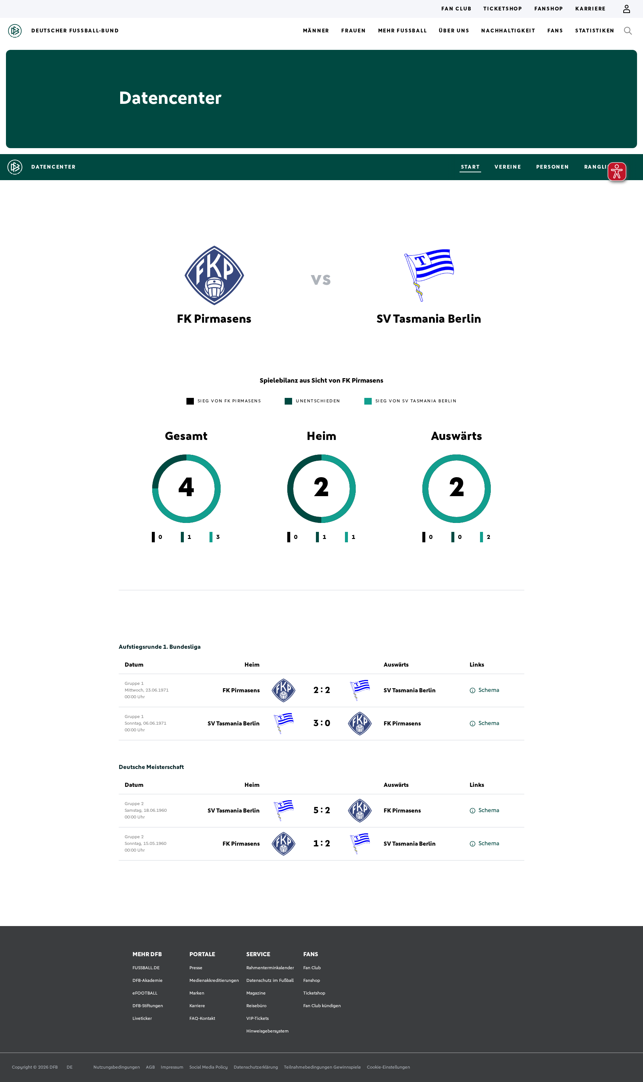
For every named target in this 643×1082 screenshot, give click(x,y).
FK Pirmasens (241, 690)
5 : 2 (321, 810)
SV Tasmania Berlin (410, 690)
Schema (489, 690)
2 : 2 (321, 690)
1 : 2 (321, 843)
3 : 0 (321, 723)
